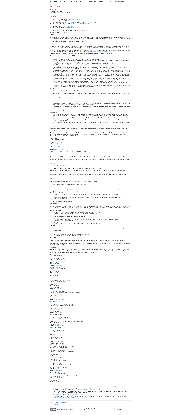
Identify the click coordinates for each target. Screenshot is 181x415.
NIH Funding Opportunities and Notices (59, 404)
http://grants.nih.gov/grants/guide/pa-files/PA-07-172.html (65, 394)
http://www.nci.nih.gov (69, 29)
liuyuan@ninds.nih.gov (58, 265)
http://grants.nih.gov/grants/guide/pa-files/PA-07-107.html (87, 389)
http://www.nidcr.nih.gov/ (84, 23)
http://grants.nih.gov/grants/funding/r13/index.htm (64, 397)
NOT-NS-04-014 (67, 32)
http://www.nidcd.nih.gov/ (90, 22)
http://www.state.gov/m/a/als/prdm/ (114, 108)
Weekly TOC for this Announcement (58, 402)
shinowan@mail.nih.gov (58, 325)
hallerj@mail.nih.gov (57, 381)
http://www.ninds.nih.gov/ (84, 18)
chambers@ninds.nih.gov (58, 149)
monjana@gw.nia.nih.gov (58, 355)
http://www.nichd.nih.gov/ (86, 25)
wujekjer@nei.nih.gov (58, 341)
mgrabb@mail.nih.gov (58, 277)
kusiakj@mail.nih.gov (58, 312)
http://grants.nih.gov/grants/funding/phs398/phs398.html (100, 156)
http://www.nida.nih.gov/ (74, 20)
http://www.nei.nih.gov (68, 26)
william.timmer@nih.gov (58, 370)
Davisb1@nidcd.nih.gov (58, 299)
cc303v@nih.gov (57, 288)
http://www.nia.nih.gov (70, 27)
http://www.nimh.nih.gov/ (74, 19)
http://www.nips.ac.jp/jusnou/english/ (99, 51)
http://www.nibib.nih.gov (86, 30)
